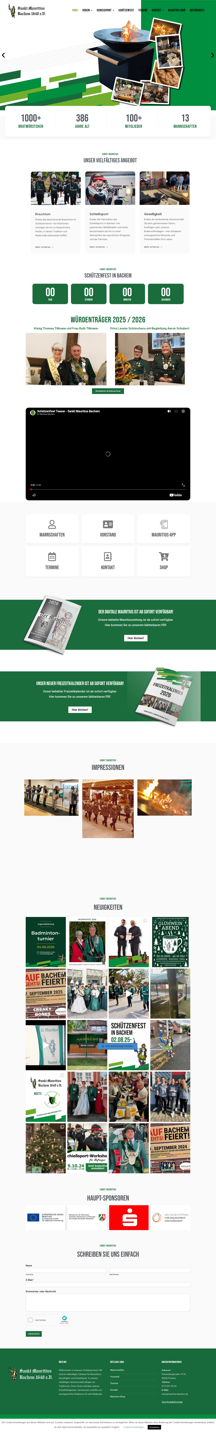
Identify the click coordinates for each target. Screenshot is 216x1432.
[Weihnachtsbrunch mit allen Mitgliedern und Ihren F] (46, 1148)
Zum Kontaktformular (172, 1402)
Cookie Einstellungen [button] (133, 1427)
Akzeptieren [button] (154, 1427)
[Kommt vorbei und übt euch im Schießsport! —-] (87, 1148)
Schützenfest (126, 10)
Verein (86, 10)
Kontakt (156, 10)
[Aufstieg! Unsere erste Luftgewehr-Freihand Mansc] (170, 1097)
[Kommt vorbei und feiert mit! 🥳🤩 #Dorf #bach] (46, 994)
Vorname (29, 1274)
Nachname (114, 1274)
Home (75, 10)
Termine (142, 10)
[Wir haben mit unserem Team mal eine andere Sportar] (46, 1097)
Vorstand (108, 535)
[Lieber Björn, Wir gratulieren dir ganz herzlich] (129, 1148)
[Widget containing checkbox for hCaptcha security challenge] (48, 1320)
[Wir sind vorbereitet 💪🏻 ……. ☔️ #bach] (170, 994)
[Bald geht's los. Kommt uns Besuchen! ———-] (170, 1148)
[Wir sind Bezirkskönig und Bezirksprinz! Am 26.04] (87, 1097)
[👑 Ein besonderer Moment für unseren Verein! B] (87, 942)
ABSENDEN (34, 1334)
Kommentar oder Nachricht (41, 1291)
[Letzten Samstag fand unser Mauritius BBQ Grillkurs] (129, 1097)
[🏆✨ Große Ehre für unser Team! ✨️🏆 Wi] (129, 942)
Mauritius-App (164, 535)
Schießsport (104, 10)
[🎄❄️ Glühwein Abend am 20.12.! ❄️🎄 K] (170, 942)
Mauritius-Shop (177, 10)
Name (29, 1265)
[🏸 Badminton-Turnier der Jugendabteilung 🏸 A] (46, 942)
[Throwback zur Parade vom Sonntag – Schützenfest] (129, 994)
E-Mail (30, 1280)
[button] (3, 55)
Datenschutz (197, 10)
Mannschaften (52, 535)
